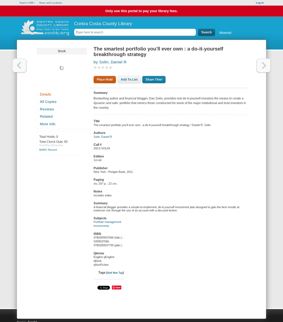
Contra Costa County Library (103, 23)
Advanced (225, 32)
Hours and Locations (50, 2)
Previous (19, 65)
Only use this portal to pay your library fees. (141, 11)
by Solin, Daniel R (110, 62)
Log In (260, 2)
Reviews (47, 109)
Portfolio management (107, 222)
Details (45, 94)
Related (46, 116)
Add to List (129, 79)
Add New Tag (115, 272)
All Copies (48, 102)
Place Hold (105, 79)
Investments (101, 225)
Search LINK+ (27, 2)
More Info (47, 124)
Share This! (154, 79)
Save (118, 287)
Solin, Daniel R (103, 136)
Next (264, 65)
